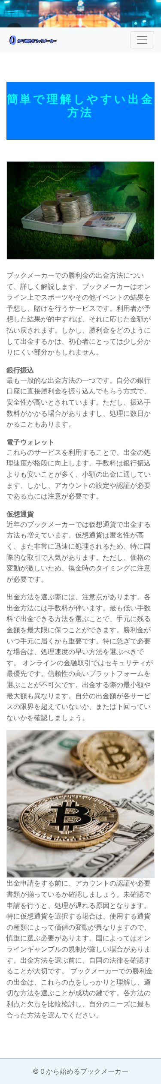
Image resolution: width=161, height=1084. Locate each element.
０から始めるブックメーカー (83, 1071)
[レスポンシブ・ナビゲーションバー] (142, 39)
